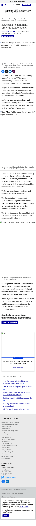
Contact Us (5, 490)
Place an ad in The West (8, 497)
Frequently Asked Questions (17, 490)
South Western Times (7, 456)
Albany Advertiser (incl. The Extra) (10, 422)
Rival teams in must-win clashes (15, 409)
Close (5, 515)
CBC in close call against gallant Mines (17, 387)
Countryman (5, 433)
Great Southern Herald (8, 20)
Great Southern (25, 19)
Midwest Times (6, 447)
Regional (16, 19)
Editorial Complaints (17, 493)
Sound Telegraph (6, 458)
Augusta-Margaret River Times (10, 424)
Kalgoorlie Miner (6, 441)
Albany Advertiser (7, 19)
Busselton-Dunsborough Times (10, 430)
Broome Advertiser (6, 426)
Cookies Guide (23, 507)
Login (18, 5)
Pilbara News (5, 454)
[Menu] (2, 4)
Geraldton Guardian (7, 435)
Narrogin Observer (21, 20)
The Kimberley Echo (7, 443)
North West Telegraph (7, 452)
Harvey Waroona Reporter (8, 439)
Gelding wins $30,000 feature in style (17, 398)
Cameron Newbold (8, 36)
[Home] (5, 5)
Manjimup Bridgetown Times (9, 445)
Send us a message (10, 477)
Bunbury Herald (6, 428)
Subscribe (26, 5)
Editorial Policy (6, 493)
